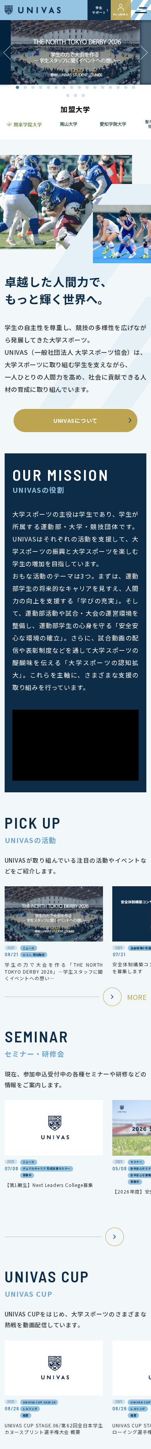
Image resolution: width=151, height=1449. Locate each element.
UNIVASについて (75, 420)
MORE (137, 997)
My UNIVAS (120, 14)
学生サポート (99, 10)
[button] (144, 52)
